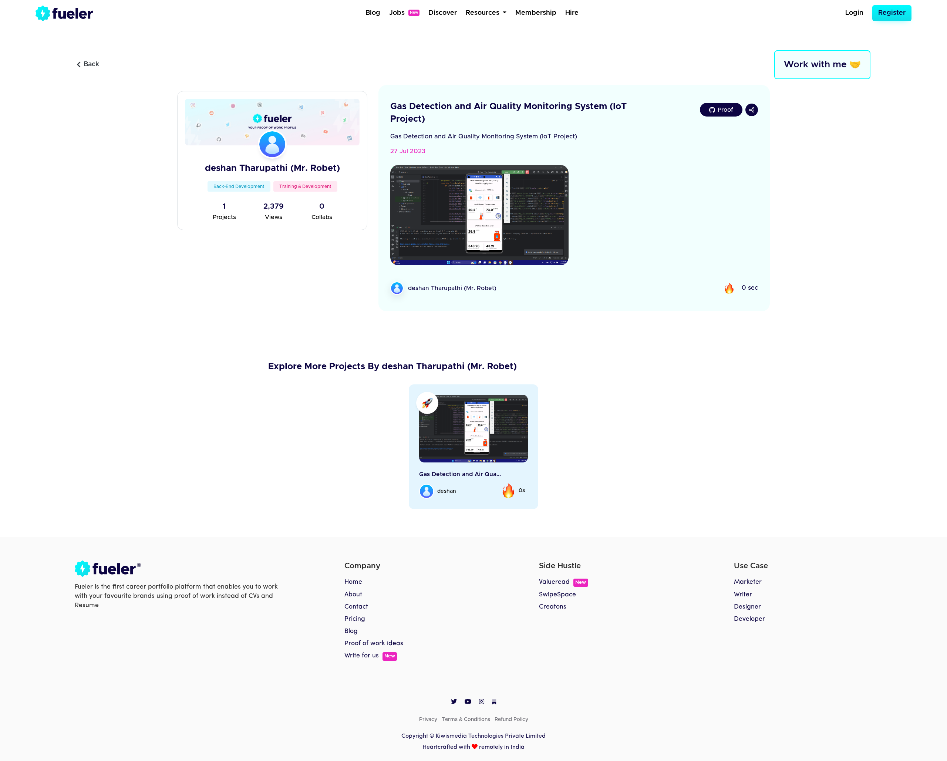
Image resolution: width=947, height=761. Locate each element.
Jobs (403, 13)
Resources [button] (483, 13)
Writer (743, 595)
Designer (747, 607)
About (353, 595)
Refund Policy (511, 719)
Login (854, 13)
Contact (356, 607)
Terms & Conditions (466, 719)
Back (91, 64)
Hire (572, 13)
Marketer (748, 582)
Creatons (552, 607)
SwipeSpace (557, 595)
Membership (535, 13)
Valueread (562, 582)
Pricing (354, 619)
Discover (442, 13)
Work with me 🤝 (822, 64)
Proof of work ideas (373, 643)
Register (892, 13)
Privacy (428, 719)
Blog (372, 13)
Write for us (369, 656)
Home (353, 582)
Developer (749, 619)
